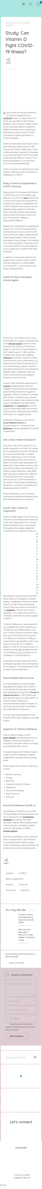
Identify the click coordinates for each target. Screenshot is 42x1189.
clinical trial (10, 890)
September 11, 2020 (24, 925)
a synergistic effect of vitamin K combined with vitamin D (20, 394)
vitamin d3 (23, 884)
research (10, 873)
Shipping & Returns (22, 1178)
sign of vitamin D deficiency (16, 755)
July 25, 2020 (9, 69)
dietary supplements (15, 879)
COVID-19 (23, 873)
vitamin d (10, 884)
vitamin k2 (24, 890)
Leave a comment (16, 963)
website (16, 822)
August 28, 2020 (23, 943)
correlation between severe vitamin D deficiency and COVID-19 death (21, 147)
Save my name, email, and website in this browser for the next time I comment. (20, 1027)
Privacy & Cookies (22, 1175)
